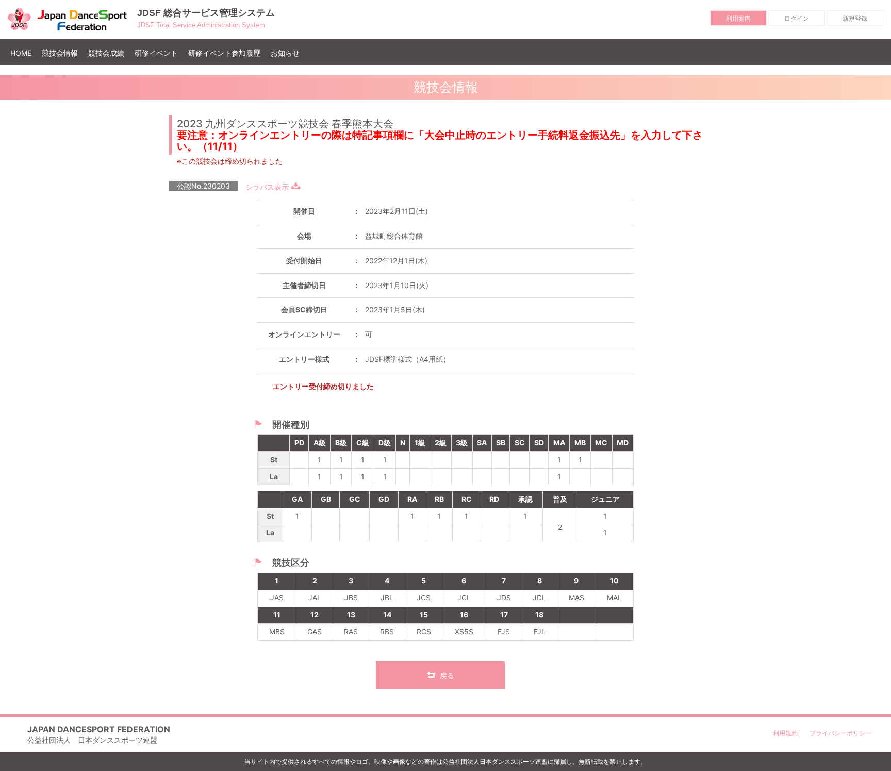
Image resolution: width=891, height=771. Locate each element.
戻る (447, 675)
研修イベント (156, 52)
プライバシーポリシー (840, 733)
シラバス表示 (267, 186)
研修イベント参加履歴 (224, 52)
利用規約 (785, 733)
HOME (23, 52)
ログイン (796, 18)
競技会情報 (60, 52)
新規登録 (855, 18)
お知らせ (285, 52)
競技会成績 (106, 52)
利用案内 (738, 18)
